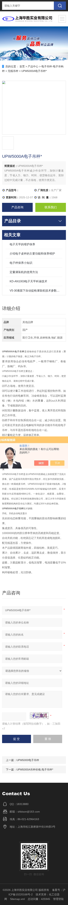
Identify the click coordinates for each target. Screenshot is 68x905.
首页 (22, 66)
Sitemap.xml (17, 898)
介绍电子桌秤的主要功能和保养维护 (32, 253)
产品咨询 (17, 207)
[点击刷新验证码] (39, 716)
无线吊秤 (13, 70)
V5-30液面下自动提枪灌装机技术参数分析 (36, 290)
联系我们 (51, 207)
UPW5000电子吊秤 (27, 760)
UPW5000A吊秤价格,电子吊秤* (34, 769)
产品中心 (33, 66)
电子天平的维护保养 (22, 244)
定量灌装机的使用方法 (24, 272)
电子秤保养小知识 (21, 262)
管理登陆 (58, 898)
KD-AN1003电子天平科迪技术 (28, 281)
